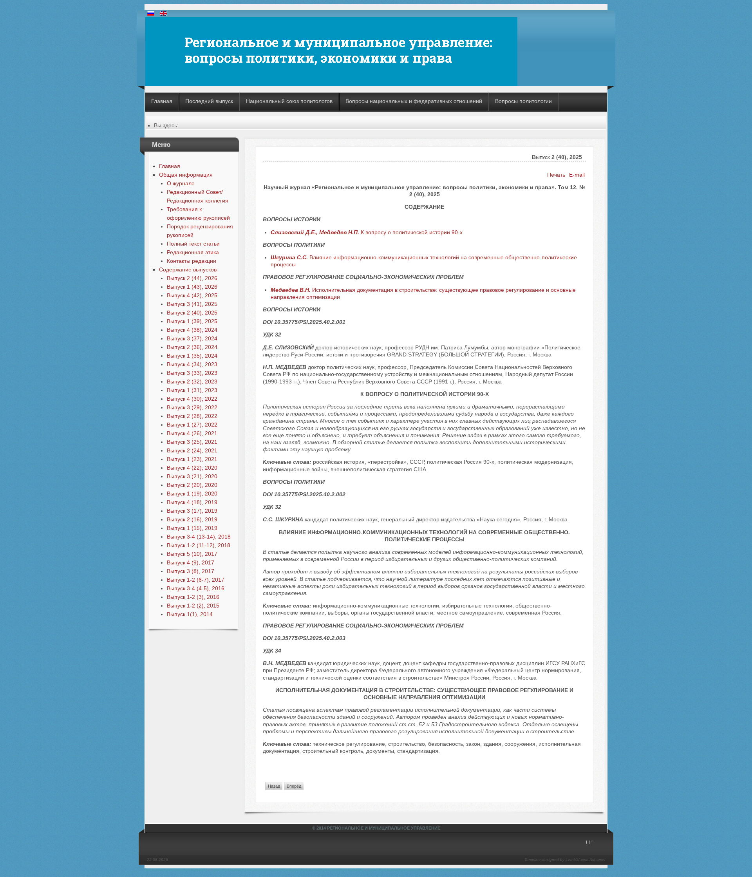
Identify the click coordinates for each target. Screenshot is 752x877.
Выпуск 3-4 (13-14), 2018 (199, 536)
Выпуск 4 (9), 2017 (190, 562)
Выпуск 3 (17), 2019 (192, 511)
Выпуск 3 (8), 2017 (190, 571)
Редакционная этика (193, 252)
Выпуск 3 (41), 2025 (192, 304)
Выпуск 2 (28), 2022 (192, 416)
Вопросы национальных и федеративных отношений (413, 101)
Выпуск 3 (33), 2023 (192, 373)
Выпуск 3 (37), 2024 (192, 338)
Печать (556, 175)
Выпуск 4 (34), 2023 (192, 364)
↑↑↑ (589, 842)
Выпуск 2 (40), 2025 (192, 312)
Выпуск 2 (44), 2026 (192, 278)
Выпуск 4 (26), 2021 (192, 433)
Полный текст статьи (193, 243)
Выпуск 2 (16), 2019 (192, 519)
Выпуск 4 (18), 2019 (192, 502)
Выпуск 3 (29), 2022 (192, 407)
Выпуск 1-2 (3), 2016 (193, 597)
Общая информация (186, 175)
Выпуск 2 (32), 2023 (192, 381)
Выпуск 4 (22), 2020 (192, 468)
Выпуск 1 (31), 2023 (192, 390)
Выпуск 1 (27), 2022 (192, 424)
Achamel (597, 859)
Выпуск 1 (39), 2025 (192, 321)
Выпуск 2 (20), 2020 (192, 485)
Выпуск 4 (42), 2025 (192, 295)
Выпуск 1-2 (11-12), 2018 (198, 545)
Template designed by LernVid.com (556, 859)
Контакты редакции (191, 261)
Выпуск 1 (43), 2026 (192, 287)
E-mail (577, 175)
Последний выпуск (209, 101)
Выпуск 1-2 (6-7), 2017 (195, 580)
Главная (161, 101)
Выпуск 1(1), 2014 (190, 614)
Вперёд (294, 786)
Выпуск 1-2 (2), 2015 (193, 605)
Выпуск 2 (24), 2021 (192, 450)
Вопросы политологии (523, 101)
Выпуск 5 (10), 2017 (192, 554)
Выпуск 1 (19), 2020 (192, 493)
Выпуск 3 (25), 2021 (192, 442)
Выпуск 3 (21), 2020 (192, 476)
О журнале (181, 183)
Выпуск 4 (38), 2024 (192, 330)
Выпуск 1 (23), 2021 (192, 459)
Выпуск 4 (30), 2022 (192, 399)
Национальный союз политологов (289, 101)
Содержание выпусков (188, 269)
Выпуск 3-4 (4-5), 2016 (195, 588)
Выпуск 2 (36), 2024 (192, 347)
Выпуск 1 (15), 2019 (192, 528)
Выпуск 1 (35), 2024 (192, 356)
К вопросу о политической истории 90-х (367, 232)
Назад (274, 786)
